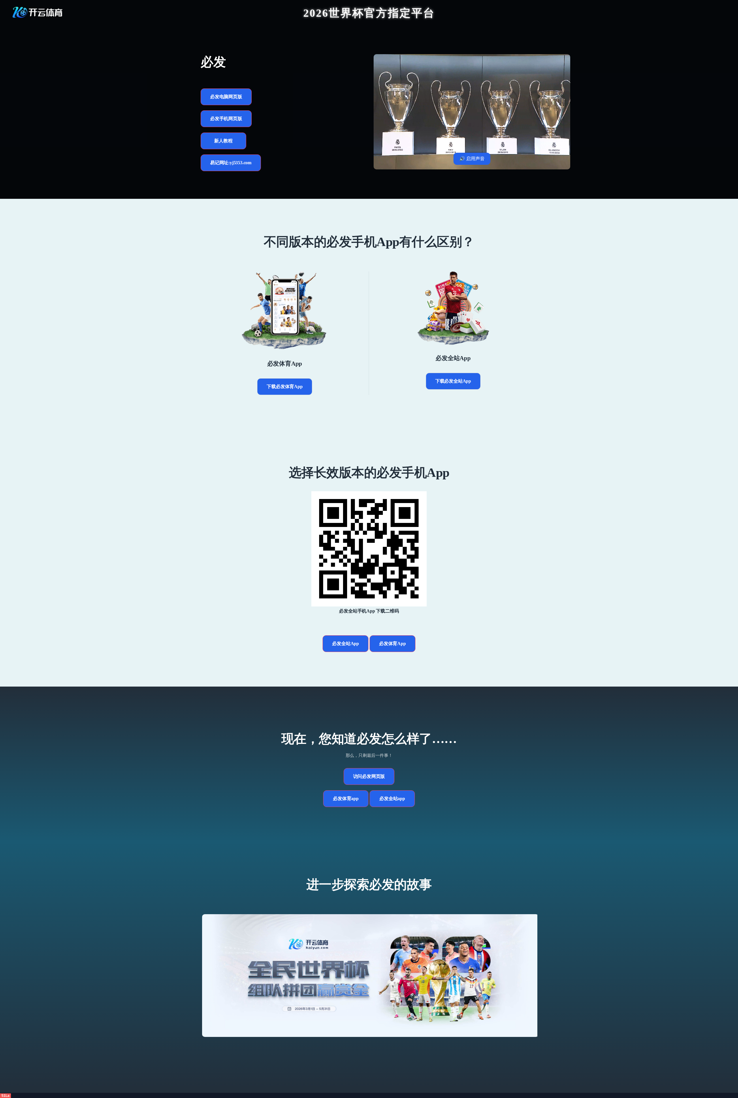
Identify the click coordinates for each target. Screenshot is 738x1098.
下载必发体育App (284, 386)
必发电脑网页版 (226, 96)
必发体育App (392, 643)
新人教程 (223, 140)
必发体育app (346, 798)
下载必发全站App (453, 381)
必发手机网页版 (226, 118)
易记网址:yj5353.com (230, 162)
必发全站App (345, 643)
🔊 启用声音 (472, 158)
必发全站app (392, 798)
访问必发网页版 (369, 776)
